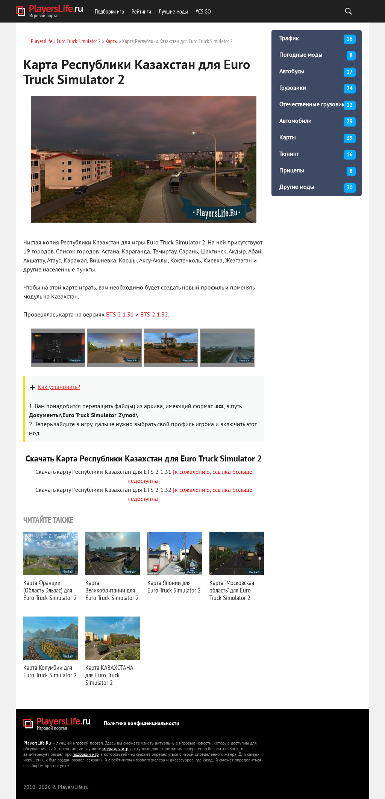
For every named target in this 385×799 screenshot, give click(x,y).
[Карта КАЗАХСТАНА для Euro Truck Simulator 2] (112, 638)
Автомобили (316, 121)
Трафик (316, 38)
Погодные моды (316, 55)
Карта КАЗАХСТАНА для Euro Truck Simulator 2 (109, 675)
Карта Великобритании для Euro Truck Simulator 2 (112, 590)
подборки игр (86, 755)
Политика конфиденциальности (141, 724)
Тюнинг (316, 154)
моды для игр (115, 749)
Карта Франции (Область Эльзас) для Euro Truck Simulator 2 (50, 590)
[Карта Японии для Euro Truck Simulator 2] (174, 553)
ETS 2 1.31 (120, 315)
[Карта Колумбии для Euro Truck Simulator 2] (50, 638)
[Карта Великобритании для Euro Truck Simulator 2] (112, 553)
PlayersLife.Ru (37, 743)
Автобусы (316, 71)
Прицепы (316, 171)
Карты (316, 138)
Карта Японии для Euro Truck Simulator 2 (174, 586)
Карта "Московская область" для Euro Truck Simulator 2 (231, 590)
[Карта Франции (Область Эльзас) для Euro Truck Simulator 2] (50, 553)
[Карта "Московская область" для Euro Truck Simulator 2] (236, 553)
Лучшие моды (173, 11)
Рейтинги (141, 11)
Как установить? (59, 387)
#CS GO (203, 11)
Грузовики (316, 88)
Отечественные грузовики (316, 105)
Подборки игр (109, 11)
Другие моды (316, 187)
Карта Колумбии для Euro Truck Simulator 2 (50, 671)
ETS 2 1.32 (154, 315)
